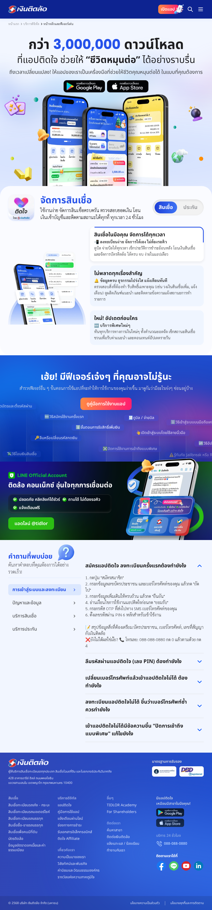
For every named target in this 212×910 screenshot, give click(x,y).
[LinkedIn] (198, 866)
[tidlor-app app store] (170, 823)
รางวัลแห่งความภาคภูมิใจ (76, 877)
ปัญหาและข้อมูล (26, 602)
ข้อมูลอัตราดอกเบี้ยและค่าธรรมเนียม (27, 847)
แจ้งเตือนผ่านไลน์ (70, 818)
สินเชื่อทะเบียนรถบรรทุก (25, 818)
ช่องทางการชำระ (70, 825)
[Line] (174, 866)
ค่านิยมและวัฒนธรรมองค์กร (79, 870)
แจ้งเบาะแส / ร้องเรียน (123, 843)
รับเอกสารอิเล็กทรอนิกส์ (75, 832)
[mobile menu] (201, 9)
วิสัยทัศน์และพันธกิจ (72, 863)
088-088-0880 (175, 843)
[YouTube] (186, 866)
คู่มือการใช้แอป (68, 812)
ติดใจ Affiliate (69, 838)
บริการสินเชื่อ (24, 616)
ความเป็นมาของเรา (72, 857)
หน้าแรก (13, 24)
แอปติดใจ (64, 805)
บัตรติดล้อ (15, 838)
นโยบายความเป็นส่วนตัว (145, 903)
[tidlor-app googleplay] (170, 812)
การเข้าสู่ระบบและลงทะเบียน (39, 589)
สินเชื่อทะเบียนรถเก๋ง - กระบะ (29, 805)
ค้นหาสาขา (114, 830)
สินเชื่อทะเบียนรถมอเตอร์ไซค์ (29, 812)
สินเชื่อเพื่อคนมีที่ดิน (22, 832)
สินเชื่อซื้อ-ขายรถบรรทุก (25, 825)
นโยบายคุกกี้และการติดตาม (187, 903)
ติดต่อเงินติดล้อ (118, 837)
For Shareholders (122, 812)
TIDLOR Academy (122, 805)
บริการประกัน (24, 629)
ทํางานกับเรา (116, 850)
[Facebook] (161, 866)
